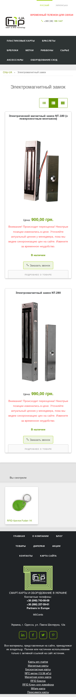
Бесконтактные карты (38, 669)
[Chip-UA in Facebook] (33, 635)
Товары (21, 545)
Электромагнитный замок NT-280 (38, 292)
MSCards (38, 614)
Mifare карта (38, 688)
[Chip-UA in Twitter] (43, 635)
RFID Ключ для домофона (38, 684)
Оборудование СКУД (44, 59)
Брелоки (12, 50)
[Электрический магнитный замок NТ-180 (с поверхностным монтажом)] (38, 211)
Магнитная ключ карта (38, 677)
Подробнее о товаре (38, 275)
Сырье (64, 50)
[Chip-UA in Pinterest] (53, 635)
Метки (30, 50)
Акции (56, 545)
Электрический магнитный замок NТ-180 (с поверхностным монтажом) (38, 117)
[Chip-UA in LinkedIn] (23, 635)
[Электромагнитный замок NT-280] (38, 385)
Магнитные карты (38, 665)
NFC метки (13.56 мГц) (38, 673)
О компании (40, 536)
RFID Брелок (38, 681)
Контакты (26, 555)
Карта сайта (48, 555)
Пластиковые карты (21, 40)
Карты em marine (38, 661)
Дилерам (39, 545)
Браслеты (49, 40)
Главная (19, 536)
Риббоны (47, 50)
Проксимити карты (38, 692)
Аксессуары (15, 59)
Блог (59, 536)
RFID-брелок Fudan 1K (19, 520)
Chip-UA (7, 72)
